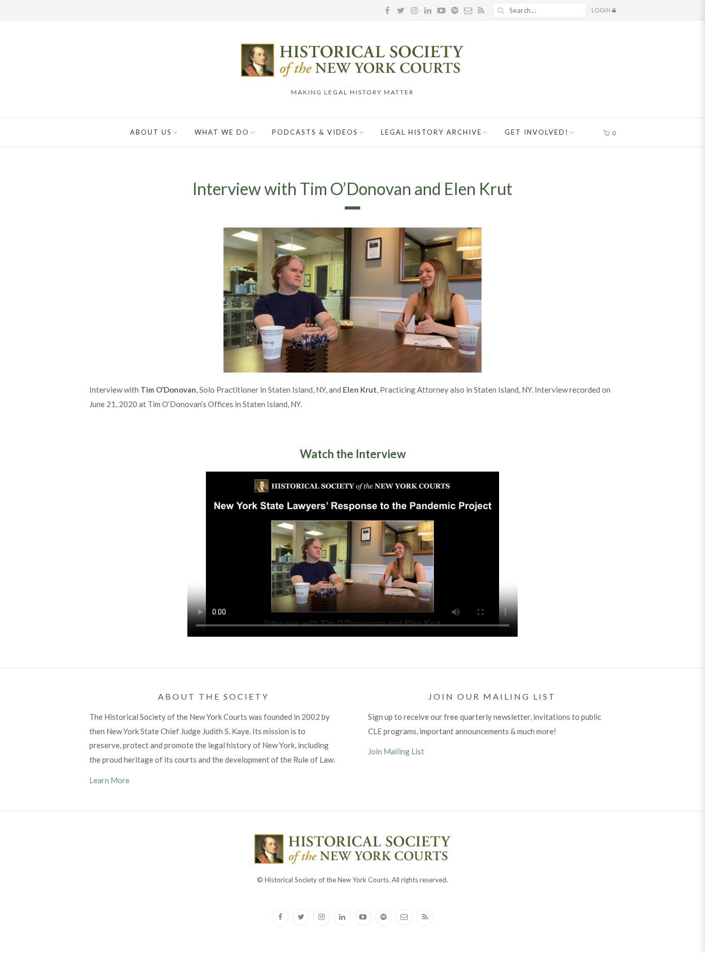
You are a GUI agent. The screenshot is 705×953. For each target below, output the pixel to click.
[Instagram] (321, 917)
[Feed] (424, 917)
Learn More (109, 780)
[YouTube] (363, 917)
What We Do (222, 132)
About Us (151, 132)
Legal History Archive (431, 132)
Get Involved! (537, 132)
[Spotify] (383, 917)
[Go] (501, 10)
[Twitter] (301, 917)
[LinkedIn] (342, 917)
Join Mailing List (396, 751)
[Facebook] (280, 917)
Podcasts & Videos (315, 132)
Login (601, 10)
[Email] (404, 917)
